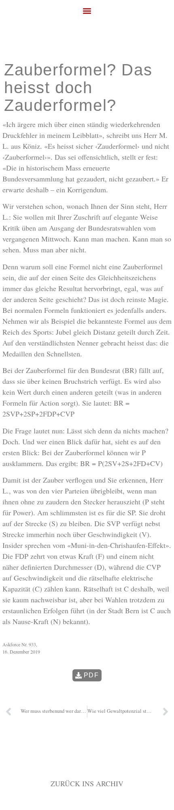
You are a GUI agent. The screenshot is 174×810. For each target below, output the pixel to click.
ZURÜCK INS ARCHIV (87, 783)
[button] (87, 10)
